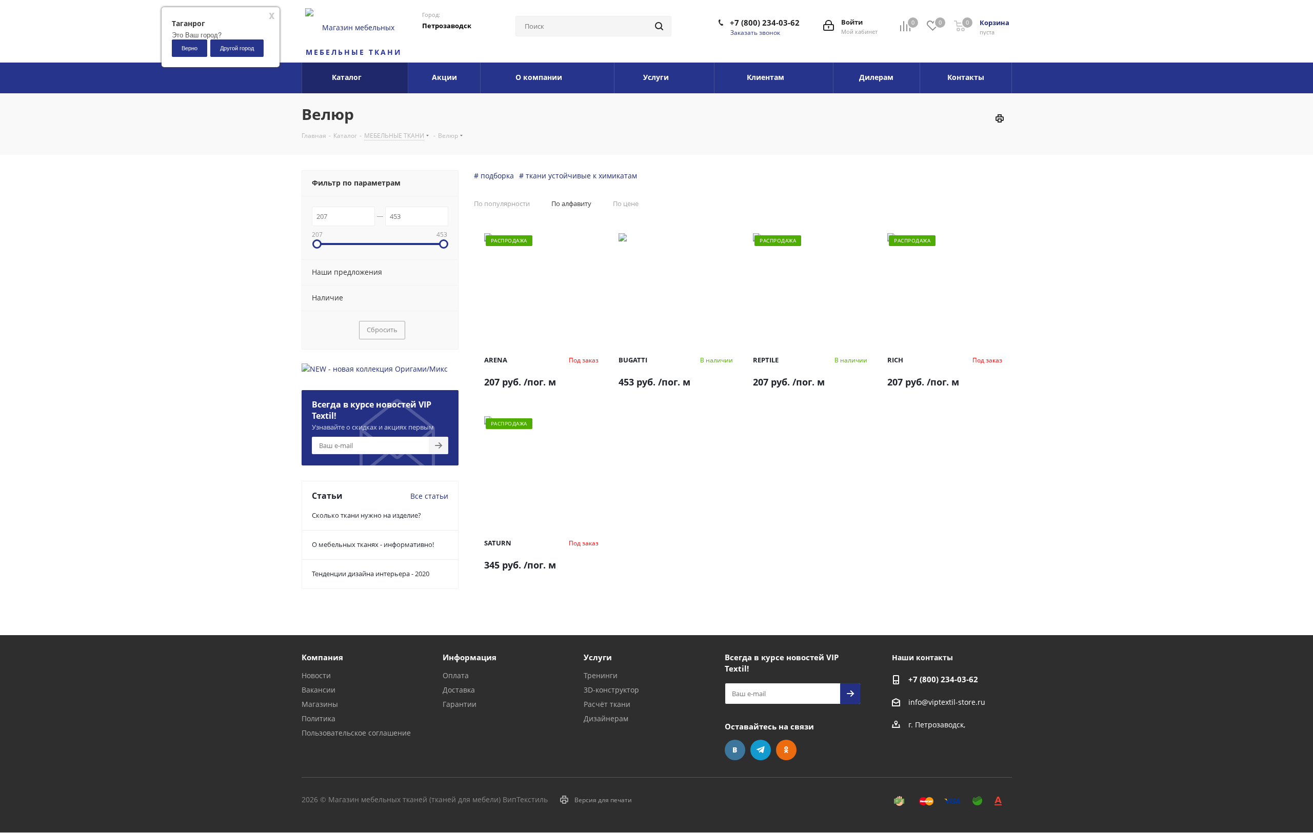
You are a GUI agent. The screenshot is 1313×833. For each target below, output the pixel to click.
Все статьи (429, 496)
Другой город (237, 48)
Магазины (320, 704)
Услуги (598, 657)
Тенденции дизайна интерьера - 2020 (370, 573)
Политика (318, 718)
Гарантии (459, 704)
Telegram (760, 750)
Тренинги (601, 675)
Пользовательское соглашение (356, 733)
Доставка (459, 690)
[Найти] (659, 26)
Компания (322, 657)
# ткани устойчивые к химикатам (578, 175)
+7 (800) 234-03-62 (765, 22)
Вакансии (318, 690)
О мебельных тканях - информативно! (373, 544)
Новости (316, 675)
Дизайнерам (606, 718)
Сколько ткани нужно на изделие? (366, 515)
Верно (189, 48)
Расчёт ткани (607, 704)
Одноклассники (786, 750)
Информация (469, 657)
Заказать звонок (755, 32)
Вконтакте (735, 750)
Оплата (456, 675)
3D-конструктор (611, 690)
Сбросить (382, 329)
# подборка (494, 175)
